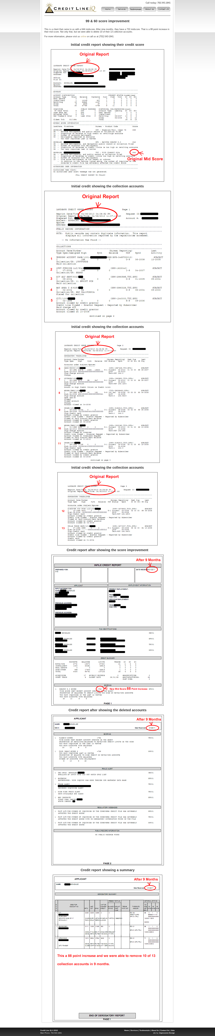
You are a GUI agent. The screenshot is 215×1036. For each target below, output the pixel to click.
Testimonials (144, 1030)
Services (134, 1030)
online (83, 36)
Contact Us (164, 1030)
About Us (155, 1030)
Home (126, 1030)
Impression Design (167, 1033)
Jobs (173, 1030)
